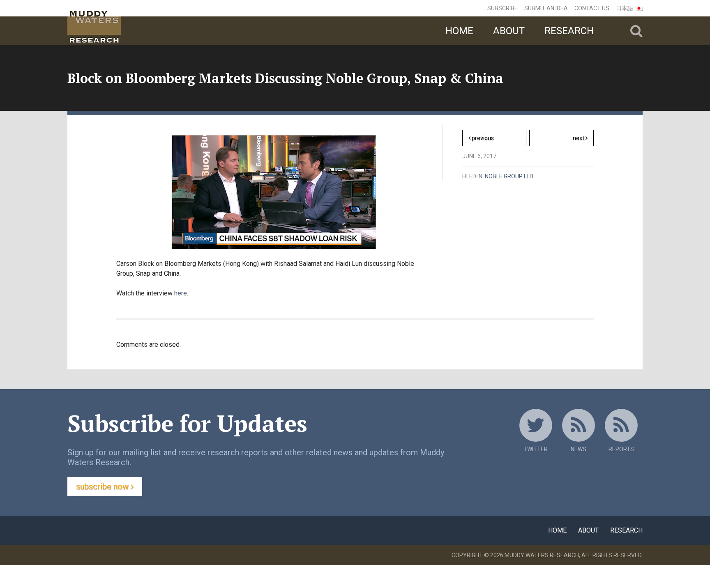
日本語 (624, 8)
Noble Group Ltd (509, 176)
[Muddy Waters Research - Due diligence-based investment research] (134, 22)
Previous (482, 138)
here (180, 293)
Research (569, 31)
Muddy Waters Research (542, 555)
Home (459, 31)
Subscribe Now (103, 486)
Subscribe (502, 8)
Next (583, 140)
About (509, 31)
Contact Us (591, 8)
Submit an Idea (546, 8)
